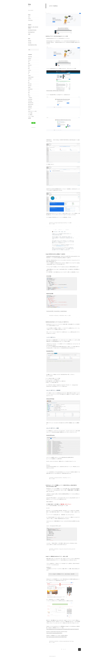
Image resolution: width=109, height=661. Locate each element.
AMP (60, 315)
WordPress (30, 107)
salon (29, 90)
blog (29, 4)
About (29, 16)
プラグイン (69, 477)
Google (29, 75)
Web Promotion (30, 104)
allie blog (29, 40)
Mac (29, 82)
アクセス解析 (69, 222)
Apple (29, 63)
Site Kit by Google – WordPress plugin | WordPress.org (55, 90)
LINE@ (29, 34)
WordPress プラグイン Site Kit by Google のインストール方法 (57, 36)
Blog (29, 68)
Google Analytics (31, 77)
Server (29, 95)
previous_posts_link (72, 548)
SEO (28, 94)
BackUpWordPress (49, 351)
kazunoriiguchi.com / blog (32, 44)
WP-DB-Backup (55, 341)
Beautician (30, 65)
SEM (29, 92)
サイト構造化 (30, 114)
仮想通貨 (29, 118)
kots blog (29, 42)
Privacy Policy (30, 20)
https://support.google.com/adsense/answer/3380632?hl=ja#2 (56, 636)
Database (30, 97)
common (29, 70)
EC (28, 73)
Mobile (29, 87)
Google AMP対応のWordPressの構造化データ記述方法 (55, 254)
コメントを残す (52, 223)
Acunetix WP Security (50, 435)
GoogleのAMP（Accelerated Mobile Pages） (53, 256)
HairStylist (29, 78)
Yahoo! (29, 109)
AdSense (61, 641)
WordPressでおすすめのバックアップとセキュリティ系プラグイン (57, 321)
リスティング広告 (31, 116)
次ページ (79, 649)
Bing (29, 66)
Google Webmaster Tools (67, 641)
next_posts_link (66, 548)
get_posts (61, 548)
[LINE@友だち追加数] (33, 122)
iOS (28, 80)
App (28, 61)
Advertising (30, 56)
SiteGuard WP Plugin (50, 398)
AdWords (29, 58)
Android (29, 60)
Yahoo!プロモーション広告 (32, 111)
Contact (29, 18)
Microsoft (29, 85)
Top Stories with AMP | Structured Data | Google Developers (56, 311)
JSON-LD (63, 315)
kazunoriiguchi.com (53, 656)
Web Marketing (30, 102)
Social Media (30, 99)
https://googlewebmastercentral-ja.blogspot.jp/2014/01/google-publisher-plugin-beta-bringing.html (62, 629)
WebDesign (30, 106)
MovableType (30, 89)
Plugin (73, 641)
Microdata (29, 83)
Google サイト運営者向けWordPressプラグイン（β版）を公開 (57, 556)
